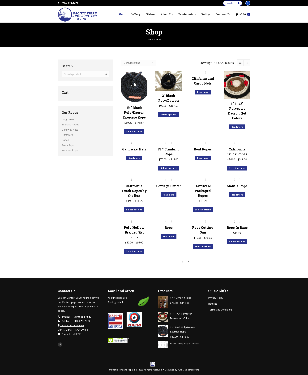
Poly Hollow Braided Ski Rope (134, 232)
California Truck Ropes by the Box (134, 191)
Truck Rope (68, 145)
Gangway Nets (134, 149)
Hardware (67, 134)
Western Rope (70, 150)
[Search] (239, 3)
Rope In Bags (237, 227)
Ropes (65, 139)
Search (105, 74)
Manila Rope (237, 186)
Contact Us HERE (71, 334)
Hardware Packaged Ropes (203, 191)
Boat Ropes (203, 149)
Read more (203, 92)
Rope (169, 227)
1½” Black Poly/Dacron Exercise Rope (134, 112)
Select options (134, 131)
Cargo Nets (68, 119)
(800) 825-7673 (70, 3)
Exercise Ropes (70, 124)
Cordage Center (168, 186)
